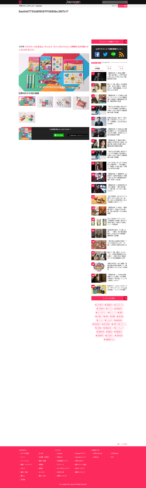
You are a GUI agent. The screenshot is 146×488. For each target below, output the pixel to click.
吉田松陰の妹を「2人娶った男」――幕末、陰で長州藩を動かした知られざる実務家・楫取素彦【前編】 (117, 233)
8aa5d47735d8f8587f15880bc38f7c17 (43, 11)
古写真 (23, 480)
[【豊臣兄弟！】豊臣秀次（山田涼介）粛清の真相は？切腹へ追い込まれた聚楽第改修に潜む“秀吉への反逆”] (98, 178)
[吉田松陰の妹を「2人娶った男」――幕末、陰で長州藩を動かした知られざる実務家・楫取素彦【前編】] (98, 234)
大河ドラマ (119, 305)
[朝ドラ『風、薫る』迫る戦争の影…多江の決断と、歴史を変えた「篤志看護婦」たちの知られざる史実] (98, 88)
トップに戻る (123, 444)
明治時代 (97, 324)
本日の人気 (60, 472)
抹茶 (115, 324)
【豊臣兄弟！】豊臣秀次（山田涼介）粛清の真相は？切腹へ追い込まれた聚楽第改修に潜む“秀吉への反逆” (117, 177)
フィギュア (119, 328)
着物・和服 (42, 461)
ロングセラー (102, 313)
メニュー (20, 2)
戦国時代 (109, 305)
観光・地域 (24, 472)
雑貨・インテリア (26, 464)
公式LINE (113, 54)
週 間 (109, 67)
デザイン (123, 324)
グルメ (23, 468)
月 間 (121, 67)
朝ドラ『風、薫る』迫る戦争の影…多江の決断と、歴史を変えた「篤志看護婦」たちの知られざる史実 (117, 87)
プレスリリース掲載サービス (108, 41)
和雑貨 (41, 464)
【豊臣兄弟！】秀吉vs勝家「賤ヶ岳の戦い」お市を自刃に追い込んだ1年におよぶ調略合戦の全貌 (117, 76)
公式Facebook (97, 54)
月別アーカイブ (80, 468)
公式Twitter (105, 54)
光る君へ (110, 336)
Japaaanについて (80, 457)
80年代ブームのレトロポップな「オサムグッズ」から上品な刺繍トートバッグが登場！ (117, 288)
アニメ (110, 309)
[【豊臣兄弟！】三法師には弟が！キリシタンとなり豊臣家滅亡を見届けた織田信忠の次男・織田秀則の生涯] (98, 99)
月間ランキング (62, 476)
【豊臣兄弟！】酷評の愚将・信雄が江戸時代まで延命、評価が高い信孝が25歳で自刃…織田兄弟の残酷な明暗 (117, 143)
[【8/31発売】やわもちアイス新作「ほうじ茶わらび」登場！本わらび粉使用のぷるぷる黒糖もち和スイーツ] (98, 200)
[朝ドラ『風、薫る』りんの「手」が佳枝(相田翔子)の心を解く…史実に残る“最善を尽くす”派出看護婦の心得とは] (98, 256)
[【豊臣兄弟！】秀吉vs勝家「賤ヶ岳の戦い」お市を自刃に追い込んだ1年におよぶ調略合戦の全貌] (98, 77)
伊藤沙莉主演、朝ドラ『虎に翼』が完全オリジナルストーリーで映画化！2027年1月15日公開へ (117, 121)
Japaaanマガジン (80, 453)
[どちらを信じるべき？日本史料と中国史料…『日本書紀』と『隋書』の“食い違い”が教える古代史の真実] (98, 166)
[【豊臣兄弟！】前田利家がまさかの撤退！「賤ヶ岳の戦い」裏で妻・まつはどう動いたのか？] (98, 189)
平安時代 (101, 309)
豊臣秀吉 (101, 332)
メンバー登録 (122, 6)
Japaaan (73, 2)
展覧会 (110, 332)
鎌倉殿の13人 (110, 339)
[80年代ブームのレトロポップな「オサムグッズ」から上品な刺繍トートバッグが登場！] (98, 290)
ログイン (114, 6)
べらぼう (109, 320)
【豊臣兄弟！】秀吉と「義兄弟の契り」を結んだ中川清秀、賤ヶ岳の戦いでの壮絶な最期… (117, 210)
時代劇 (121, 316)
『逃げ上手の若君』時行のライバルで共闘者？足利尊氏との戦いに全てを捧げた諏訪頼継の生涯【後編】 (117, 154)
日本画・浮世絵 (44, 457)
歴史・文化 (42, 476)
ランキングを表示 (109, 298)
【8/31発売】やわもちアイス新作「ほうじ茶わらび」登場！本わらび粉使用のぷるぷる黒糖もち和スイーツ (117, 199)
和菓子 (41, 468)
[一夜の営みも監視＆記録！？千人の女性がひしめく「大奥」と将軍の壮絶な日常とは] (98, 245)
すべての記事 (25, 453)
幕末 (106, 316)
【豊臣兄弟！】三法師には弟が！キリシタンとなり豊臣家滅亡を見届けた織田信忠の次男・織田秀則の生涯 (117, 98)
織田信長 (119, 320)
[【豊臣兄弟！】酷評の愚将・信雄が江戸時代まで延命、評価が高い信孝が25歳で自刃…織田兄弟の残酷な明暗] (98, 144)
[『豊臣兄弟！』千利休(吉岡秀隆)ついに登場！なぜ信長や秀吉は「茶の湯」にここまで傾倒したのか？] (98, 278)
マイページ (60, 464)
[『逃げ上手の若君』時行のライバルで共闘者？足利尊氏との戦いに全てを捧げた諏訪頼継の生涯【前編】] (98, 110)
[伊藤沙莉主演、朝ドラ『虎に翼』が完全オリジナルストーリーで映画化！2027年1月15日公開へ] (98, 122)
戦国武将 (119, 309)
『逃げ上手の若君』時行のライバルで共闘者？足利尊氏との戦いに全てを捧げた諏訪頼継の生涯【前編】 (117, 109)
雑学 (121, 313)
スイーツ (113, 313)
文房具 (99, 328)
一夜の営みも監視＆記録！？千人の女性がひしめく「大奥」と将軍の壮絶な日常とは (117, 243)
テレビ (101, 320)
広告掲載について (62, 461)
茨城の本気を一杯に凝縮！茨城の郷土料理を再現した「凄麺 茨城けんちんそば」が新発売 (117, 266)
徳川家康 (107, 324)
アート (23, 457)
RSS (121, 54)
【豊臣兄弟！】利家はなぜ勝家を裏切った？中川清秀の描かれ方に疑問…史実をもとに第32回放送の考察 (117, 132)
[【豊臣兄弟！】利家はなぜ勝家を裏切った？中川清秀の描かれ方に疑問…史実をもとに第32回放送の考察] (98, 133)
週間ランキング (80, 472)
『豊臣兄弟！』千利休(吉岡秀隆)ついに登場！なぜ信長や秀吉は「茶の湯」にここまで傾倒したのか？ (117, 277)
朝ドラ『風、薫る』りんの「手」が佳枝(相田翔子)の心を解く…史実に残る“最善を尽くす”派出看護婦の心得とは (117, 256)
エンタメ (41, 472)
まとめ (41, 453)
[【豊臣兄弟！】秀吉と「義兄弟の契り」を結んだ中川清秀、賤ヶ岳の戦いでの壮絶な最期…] (98, 211)
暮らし (23, 476)
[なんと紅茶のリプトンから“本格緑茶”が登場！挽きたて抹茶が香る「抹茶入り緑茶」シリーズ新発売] (98, 222)
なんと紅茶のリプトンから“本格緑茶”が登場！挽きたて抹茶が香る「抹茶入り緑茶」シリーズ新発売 (117, 221)
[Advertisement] (36, 28)
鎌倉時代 (119, 332)
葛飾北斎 (119, 336)
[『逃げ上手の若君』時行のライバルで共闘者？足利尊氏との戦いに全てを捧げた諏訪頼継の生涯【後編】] (98, 155)
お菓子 (99, 316)
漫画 (113, 316)
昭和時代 (100, 336)
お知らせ (60, 457)
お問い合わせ (79, 461)
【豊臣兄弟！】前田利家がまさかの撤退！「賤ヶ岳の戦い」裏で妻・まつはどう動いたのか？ (117, 188)
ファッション (25, 461)
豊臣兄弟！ (108, 328)
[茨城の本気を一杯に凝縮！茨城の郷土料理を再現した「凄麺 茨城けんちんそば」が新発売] (98, 267)
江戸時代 (100, 305)
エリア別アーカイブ (63, 468)
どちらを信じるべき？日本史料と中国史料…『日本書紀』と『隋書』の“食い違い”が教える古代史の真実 (117, 165)
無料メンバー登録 (80, 464)
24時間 (97, 67)
